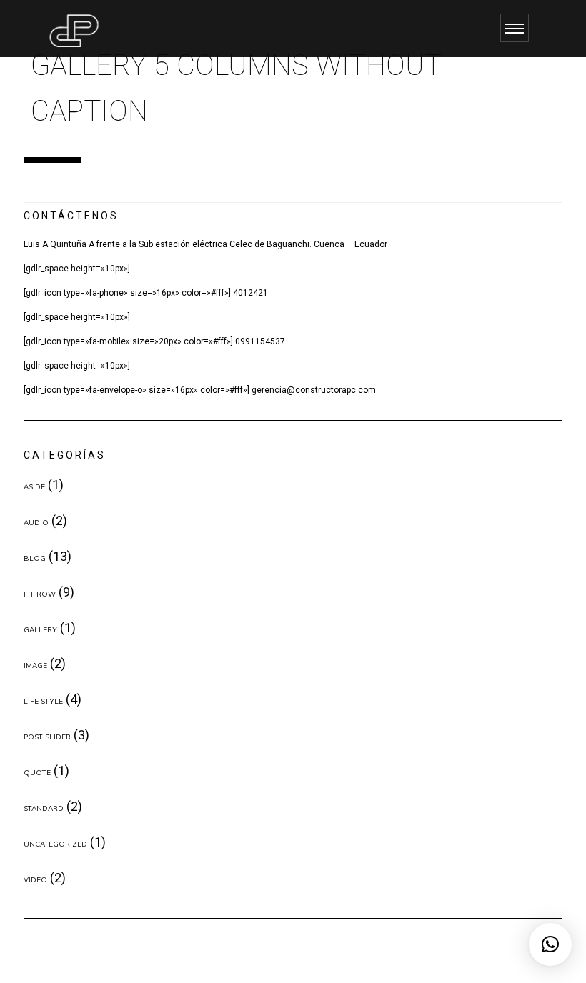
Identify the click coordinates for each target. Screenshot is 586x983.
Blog (35, 558)
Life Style (43, 701)
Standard (44, 808)
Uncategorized (55, 844)
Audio (36, 522)
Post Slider (47, 737)
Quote (37, 772)
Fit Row (40, 594)
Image (35, 665)
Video (35, 879)
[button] (550, 944)
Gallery (40, 629)
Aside (34, 487)
